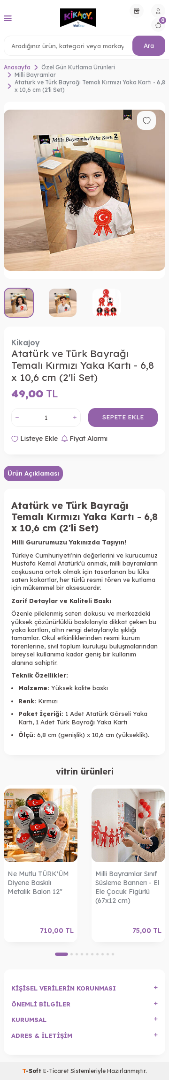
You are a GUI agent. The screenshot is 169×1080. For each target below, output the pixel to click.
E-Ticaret (56, 1070)
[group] (84, 190)
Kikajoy (25, 342)
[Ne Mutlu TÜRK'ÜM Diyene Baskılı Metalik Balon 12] (40, 825)
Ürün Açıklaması (33, 473)
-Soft (32, 1070)
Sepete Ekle (123, 417)
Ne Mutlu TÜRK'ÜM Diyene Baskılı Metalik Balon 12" (38, 883)
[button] (61, 954)
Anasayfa (17, 67)
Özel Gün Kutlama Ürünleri (78, 67)
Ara (149, 45)
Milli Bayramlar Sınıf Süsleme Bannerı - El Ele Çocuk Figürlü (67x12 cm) (127, 887)
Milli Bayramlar (35, 74)
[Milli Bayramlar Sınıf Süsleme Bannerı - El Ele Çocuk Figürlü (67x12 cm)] (128, 825)
